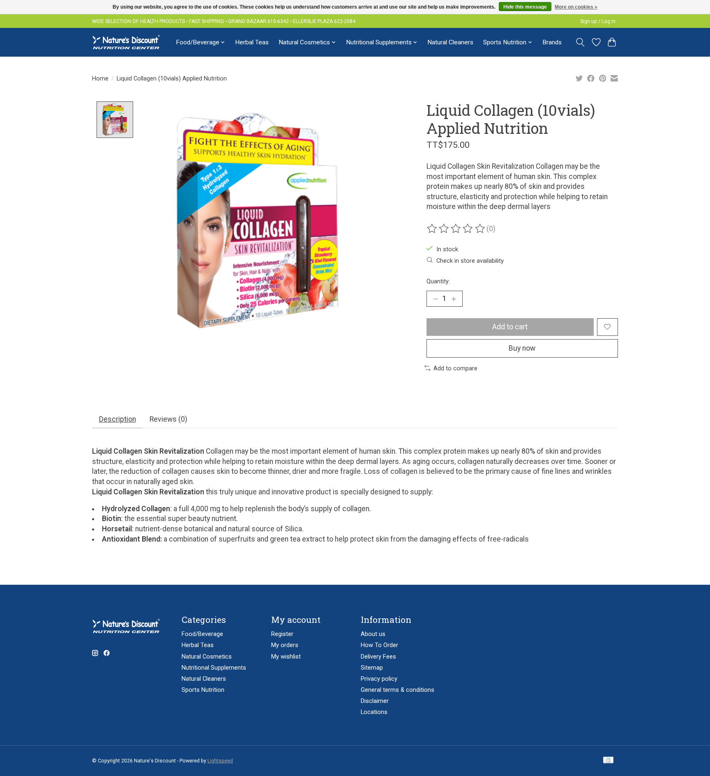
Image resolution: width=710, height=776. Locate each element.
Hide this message (525, 7)
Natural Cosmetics (207, 656)
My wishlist (286, 656)
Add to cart (510, 327)
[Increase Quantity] (453, 298)
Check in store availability (470, 260)
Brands (552, 42)
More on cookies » (576, 7)
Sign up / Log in (597, 21)
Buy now (522, 348)
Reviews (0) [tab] (168, 419)
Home (100, 78)
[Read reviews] (456, 228)
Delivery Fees (378, 656)
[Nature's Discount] (129, 42)
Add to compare (455, 368)
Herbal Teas (252, 42)
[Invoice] (608, 761)
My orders (284, 645)
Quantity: (438, 281)
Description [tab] (117, 419)
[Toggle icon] (580, 42)
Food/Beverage (202, 634)
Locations (374, 712)
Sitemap (372, 667)
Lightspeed (220, 761)
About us (373, 634)
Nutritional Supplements (214, 667)
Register (282, 634)
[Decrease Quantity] (435, 298)
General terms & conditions (397, 689)
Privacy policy (379, 678)
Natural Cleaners (450, 42)
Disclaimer (375, 701)
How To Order (379, 645)
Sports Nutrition (203, 689)
